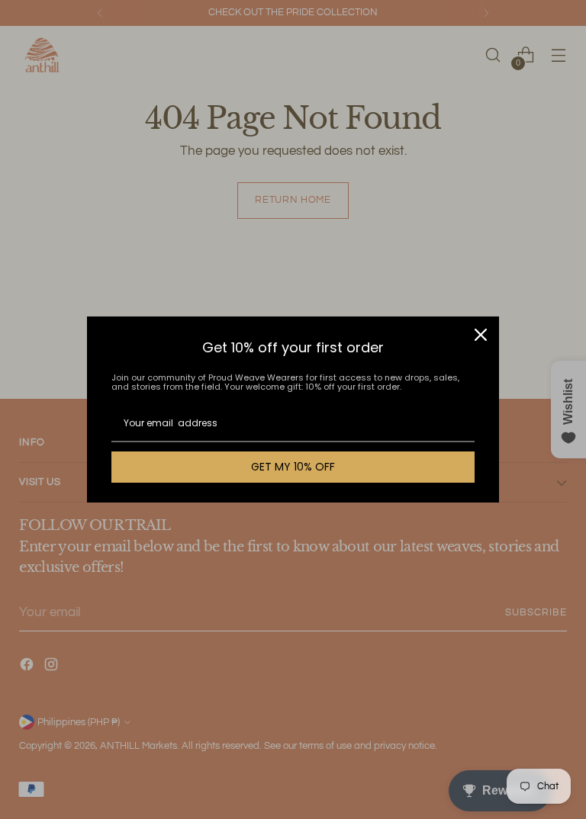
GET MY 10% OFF (293, 466)
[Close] (480, 334)
